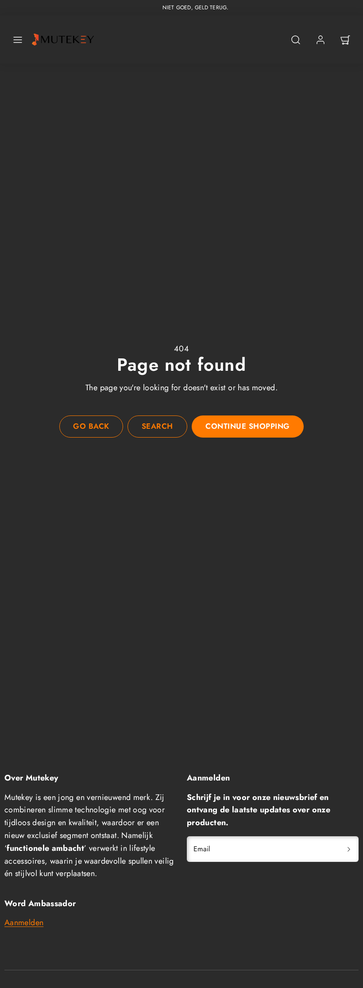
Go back (91, 426)
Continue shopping (247, 426)
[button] (17, 39)
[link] (320, 39)
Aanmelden (23, 922)
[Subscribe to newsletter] (349, 849)
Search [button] (157, 426)
